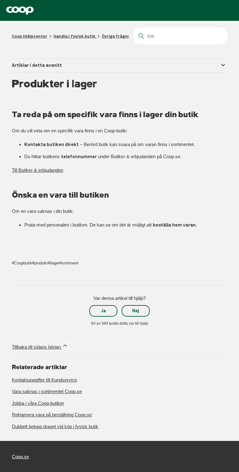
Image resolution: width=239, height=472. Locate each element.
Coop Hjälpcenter (29, 36)
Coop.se (20, 456)
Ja (103, 311)
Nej (135, 311)
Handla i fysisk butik (75, 36)
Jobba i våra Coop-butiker (38, 403)
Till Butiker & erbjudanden (37, 170)
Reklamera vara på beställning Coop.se (52, 414)
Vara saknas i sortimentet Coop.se (47, 391)
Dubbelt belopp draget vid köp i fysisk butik (55, 426)
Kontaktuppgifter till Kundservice (44, 380)
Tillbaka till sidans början (37, 347)
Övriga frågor (115, 36)
